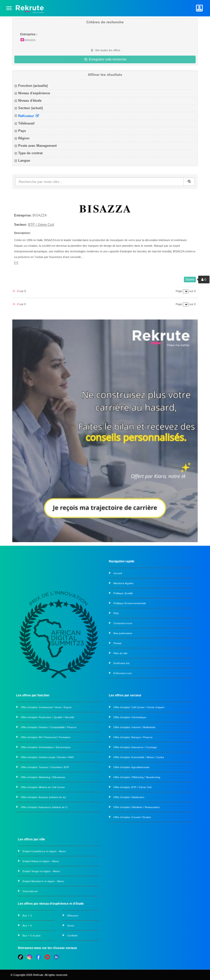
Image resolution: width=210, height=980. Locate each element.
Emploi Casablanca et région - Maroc (44, 851)
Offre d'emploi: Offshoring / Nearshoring (136, 777)
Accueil (117, 573)
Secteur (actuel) (30, 108)
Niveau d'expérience (34, 93)
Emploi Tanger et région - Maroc (41, 871)
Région (23, 138)
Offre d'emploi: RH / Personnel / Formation (46, 737)
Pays (22, 130)
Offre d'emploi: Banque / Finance (133, 737)
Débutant (72, 915)
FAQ (116, 613)
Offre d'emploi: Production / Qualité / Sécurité (47, 717)
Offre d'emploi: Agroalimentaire (131, 767)
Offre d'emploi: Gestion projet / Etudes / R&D (47, 757)
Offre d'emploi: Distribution (128, 797)
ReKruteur (26, 116)
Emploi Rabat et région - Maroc (41, 861)
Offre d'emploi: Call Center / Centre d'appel (138, 707)
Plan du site (120, 653)
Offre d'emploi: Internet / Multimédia (134, 727)
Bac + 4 (27, 925)
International (30, 891)
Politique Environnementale (129, 603)
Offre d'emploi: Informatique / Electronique (46, 747)
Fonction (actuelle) (33, 85)
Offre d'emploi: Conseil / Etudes (132, 817)
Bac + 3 (27, 915)
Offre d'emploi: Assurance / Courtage (135, 747)
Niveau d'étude (29, 100)
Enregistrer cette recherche (107, 59)
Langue (24, 160)
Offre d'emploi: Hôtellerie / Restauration (136, 807)
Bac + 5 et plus (31, 935)
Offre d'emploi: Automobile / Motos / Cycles (138, 757)
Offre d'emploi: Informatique (129, 717)
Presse (117, 643)
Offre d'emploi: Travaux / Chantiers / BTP (45, 767)
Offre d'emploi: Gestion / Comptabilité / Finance (49, 727)
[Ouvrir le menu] (9, 8)
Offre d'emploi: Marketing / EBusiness (43, 777)
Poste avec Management (37, 145)
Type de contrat (30, 153)
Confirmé (72, 935)
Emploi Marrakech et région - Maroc (43, 881)
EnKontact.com (122, 673)
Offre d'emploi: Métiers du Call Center (43, 787)
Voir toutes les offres (107, 50)
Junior (70, 925)
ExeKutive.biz (121, 663)
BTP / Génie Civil (41, 224)
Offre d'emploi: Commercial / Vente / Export (46, 707)
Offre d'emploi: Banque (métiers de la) (43, 797)
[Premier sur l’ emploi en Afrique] (29, 8)
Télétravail (26, 123)
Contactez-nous (122, 623)
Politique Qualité (123, 593)
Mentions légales (123, 583)
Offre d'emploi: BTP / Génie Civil (132, 787)
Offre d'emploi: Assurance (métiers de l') (44, 807)
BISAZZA (30, 40)
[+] (16, 262)
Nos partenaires (122, 633)
